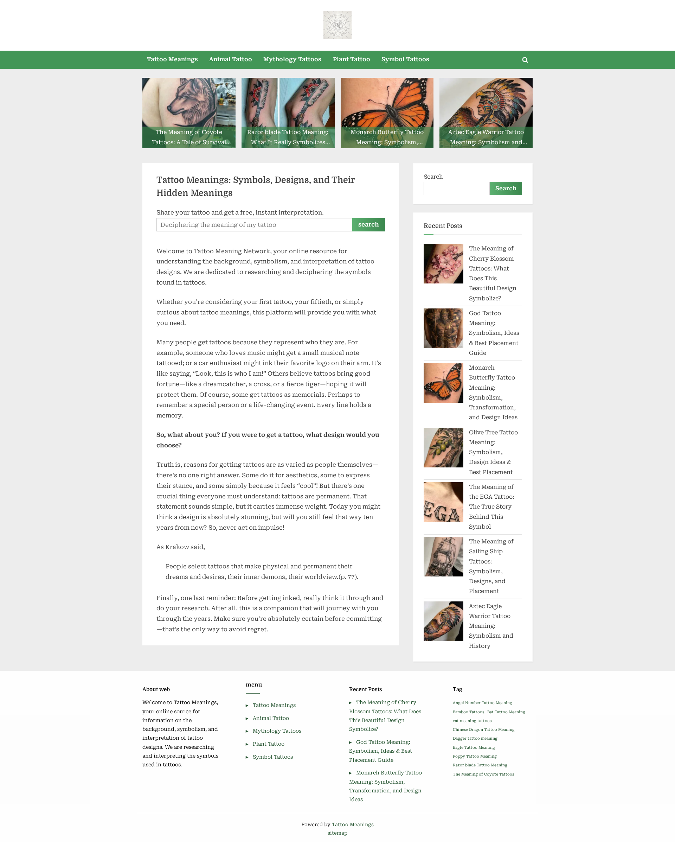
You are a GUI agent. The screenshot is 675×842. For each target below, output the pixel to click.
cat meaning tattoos (472, 721)
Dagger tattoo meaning (475, 738)
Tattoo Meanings (172, 59)
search (368, 224)
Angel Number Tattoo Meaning (482, 703)
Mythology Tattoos (292, 59)
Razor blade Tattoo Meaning (480, 765)
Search (433, 176)
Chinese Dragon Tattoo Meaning (484, 729)
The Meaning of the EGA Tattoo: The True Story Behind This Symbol (491, 507)
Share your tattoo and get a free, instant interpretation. (240, 212)
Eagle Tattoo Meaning (474, 747)
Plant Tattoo (351, 59)
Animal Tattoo (230, 59)
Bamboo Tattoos (468, 712)
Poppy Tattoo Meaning (475, 756)
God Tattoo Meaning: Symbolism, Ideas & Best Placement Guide (494, 333)
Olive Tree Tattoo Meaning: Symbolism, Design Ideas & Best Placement (493, 452)
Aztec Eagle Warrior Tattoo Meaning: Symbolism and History (491, 626)
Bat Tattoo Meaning (506, 712)
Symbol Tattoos (405, 59)
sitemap (337, 833)
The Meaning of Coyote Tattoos (483, 774)
